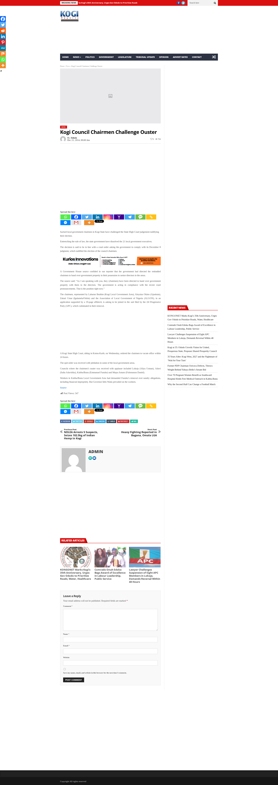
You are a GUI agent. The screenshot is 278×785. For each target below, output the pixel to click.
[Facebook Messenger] (65, 222)
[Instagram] (108, 217)
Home (65, 57)
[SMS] (140, 217)
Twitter (78, 421)
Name (66, 634)
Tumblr (112, 421)
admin (74, 138)
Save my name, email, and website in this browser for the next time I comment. (95, 673)
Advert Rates (180, 57)
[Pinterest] (3, 42)
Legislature (124, 57)
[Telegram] (130, 217)
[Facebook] (76, 217)
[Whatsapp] (65, 217)
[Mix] (3, 54)
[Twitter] (87, 217)
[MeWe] (3, 48)
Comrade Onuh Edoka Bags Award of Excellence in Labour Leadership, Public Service (110, 574)
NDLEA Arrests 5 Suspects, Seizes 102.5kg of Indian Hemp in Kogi (81, 434)
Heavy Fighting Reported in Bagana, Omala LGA (139, 432)
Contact (197, 57)
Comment (68, 606)
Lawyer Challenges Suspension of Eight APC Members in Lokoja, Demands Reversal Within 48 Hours (144, 575)
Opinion (164, 57)
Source (63, 387)
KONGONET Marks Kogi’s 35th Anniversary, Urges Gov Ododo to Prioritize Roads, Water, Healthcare (96, 2)
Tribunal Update (145, 57)
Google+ (90, 421)
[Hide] (1, 71)
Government (106, 57)
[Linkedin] (98, 217)
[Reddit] (3, 30)
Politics (90, 57)
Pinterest (124, 421)
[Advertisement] (166, 29)
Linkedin (101, 421)
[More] (89, 222)
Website (66, 657)
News (76, 57)
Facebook (66, 421)
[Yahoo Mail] (119, 217)
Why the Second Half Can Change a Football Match (191, 384)
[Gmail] (76, 222)
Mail (135, 421)
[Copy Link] (151, 217)
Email (66, 646)
